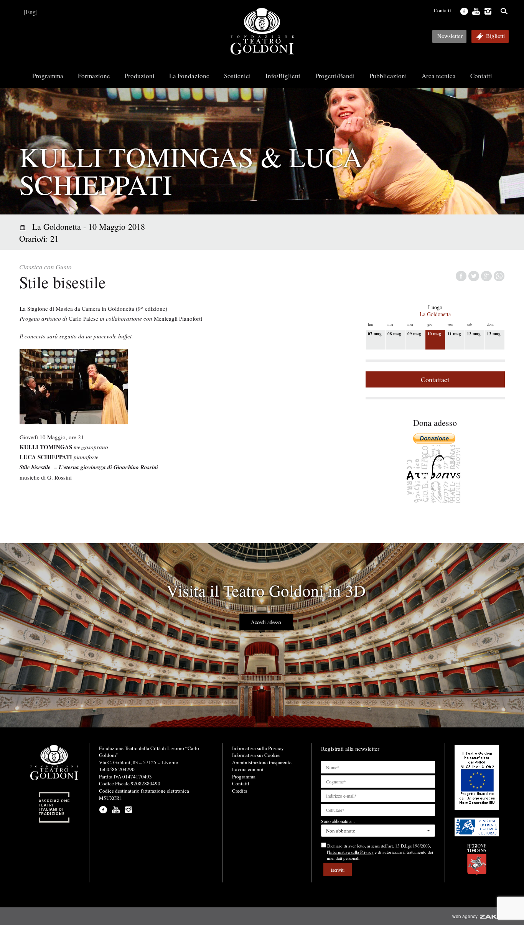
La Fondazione (189, 76)
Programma (47, 76)
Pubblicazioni (388, 76)
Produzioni (140, 76)
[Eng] (31, 12)
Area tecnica (439, 76)
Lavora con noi (248, 769)
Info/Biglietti (283, 76)
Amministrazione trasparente (262, 762)
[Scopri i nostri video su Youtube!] (475, 10)
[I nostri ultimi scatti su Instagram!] (487, 10)
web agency (466, 916)
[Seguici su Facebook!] (463, 10)
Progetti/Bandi (335, 76)
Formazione (94, 76)
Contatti (442, 10)
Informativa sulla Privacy (258, 748)
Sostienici (237, 76)
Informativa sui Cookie (256, 755)
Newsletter (450, 36)
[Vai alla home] (262, 31)
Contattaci (435, 379)
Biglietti (495, 36)
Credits (239, 790)
